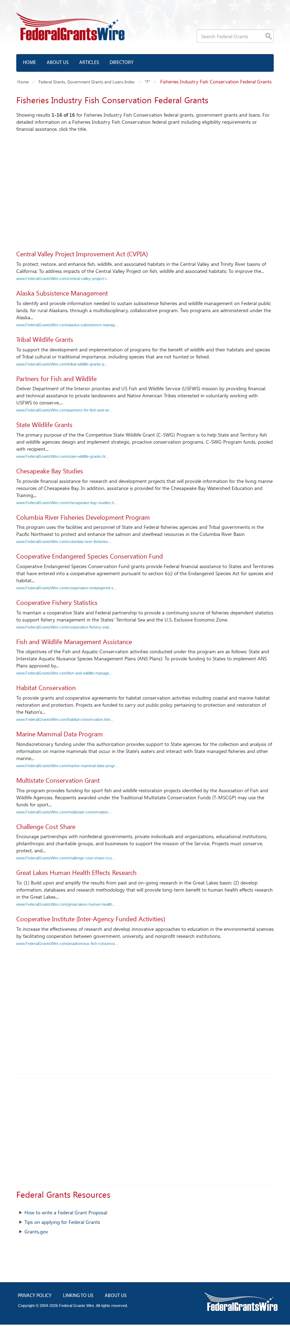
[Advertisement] (145, 189)
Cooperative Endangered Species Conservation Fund (89, 556)
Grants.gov (36, 1231)
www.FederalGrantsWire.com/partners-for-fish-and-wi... (64, 410)
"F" (147, 81)
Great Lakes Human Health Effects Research (76, 872)
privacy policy (35, 1295)
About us (58, 62)
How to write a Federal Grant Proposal (65, 1212)
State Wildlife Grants (44, 424)
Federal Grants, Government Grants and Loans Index (87, 81)
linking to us (78, 1295)
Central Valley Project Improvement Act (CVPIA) (82, 254)
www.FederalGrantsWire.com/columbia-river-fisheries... (63, 541)
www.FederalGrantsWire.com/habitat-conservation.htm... (65, 719)
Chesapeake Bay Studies (49, 471)
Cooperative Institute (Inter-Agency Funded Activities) (90, 919)
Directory (122, 62)
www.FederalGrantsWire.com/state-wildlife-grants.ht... (62, 456)
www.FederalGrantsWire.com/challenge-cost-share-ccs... (65, 858)
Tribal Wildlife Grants (44, 339)
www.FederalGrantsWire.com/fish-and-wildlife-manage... (64, 673)
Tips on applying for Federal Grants (62, 1222)
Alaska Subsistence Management (62, 293)
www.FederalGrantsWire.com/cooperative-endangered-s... (66, 588)
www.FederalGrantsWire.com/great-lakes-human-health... (65, 904)
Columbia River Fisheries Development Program (83, 517)
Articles (89, 62)
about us (116, 1295)
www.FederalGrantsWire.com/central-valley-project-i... (62, 278)
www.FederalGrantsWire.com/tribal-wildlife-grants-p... (62, 364)
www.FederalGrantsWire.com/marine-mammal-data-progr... (67, 766)
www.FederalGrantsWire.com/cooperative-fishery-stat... (64, 627)
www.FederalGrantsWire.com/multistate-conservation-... (64, 812)
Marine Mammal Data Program (59, 734)
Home (29, 62)
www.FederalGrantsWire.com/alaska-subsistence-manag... (67, 325)
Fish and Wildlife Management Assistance (74, 641)
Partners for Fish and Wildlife (56, 378)
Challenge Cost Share (45, 826)
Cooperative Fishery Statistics (57, 602)
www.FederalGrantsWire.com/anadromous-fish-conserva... (67, 943)
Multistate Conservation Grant (58, 780)
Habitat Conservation (46, 687)
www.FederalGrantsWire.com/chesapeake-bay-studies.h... (66, 503)
